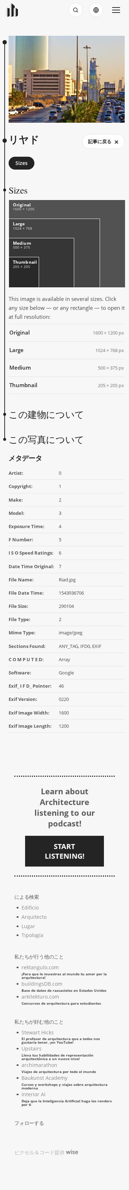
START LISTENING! (65, 851)
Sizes (21, 163)
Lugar (28, 926)
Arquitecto (34, 916)
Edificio (30, 907)
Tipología (32, 935)
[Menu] (116, 10)
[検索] (75, 10)
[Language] (96, 10)
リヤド (24, 139)
